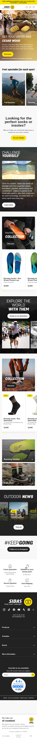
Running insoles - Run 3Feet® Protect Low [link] (12, 279)
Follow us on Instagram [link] (18, 549)
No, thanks (6, 736)
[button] (27, 7)
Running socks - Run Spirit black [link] (12, 419)
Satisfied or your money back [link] (27, 570)
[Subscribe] (33, 674)
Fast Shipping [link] (27, 583)
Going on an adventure (18, 316)
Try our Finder (18, 138)
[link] (30, 7)
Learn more (8, 205)
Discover (7, 54)
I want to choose (18, 736)
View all (18, 527)
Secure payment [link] (10, 583)
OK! (31, 736)
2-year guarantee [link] (10, 569)
